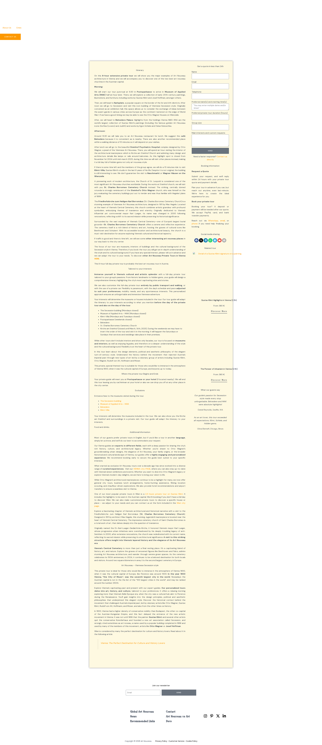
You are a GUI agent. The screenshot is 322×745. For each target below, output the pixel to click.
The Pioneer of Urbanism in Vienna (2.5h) (219, 369)
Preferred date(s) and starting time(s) (209, 102)
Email (194, 82)
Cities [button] (18, 27)
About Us (7, 27)
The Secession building (110, 401)
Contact (170, 711)
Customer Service (176, 741)
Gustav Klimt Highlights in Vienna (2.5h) (219, 300)
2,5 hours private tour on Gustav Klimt (164, 494)
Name (194, 72)
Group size (197, 123)
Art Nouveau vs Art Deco (178, 719)
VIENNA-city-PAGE (142, 469)
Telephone (196, 91)
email (222, 220)
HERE (96, 258)
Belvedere (104, 407)
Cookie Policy (191, 741)
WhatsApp (213, 220)
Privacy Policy (161, 741)
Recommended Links (142, 721)
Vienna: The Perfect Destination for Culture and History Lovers (133, 643)
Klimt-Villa (104, 410)
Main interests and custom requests (208, 133)
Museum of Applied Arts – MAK (114, 404)
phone (195, 223)
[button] (196, 240)
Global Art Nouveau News (142, 714)
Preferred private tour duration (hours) (210, 113)
